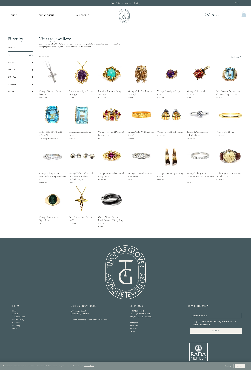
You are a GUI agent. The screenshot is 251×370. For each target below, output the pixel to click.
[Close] (247, 366)
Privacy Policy (89, 366)
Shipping (16, 325)
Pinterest (133, 328)
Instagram (134, 322)
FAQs (14, 328)
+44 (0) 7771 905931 (141, 314)
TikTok (132, 331)
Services (16, 322)
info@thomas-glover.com (141, 317)
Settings (228, 366)
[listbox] (239, 2)
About (15, 314)
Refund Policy (18, 319)
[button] (23, 15)
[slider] (8, 51)
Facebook (134, 325)
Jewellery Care (18, 317)
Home (15, 311)
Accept (240, 366)
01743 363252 (138, 311)
